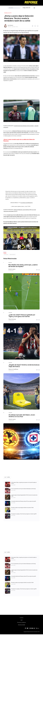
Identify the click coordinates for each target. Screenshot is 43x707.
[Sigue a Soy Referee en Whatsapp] (25, 628)
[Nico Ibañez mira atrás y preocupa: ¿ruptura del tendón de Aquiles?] (21, 291)
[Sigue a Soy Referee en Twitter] (29, 628)
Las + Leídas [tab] (7, 477)
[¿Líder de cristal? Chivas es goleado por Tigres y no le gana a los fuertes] (21, 341)
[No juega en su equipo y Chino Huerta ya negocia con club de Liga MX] (7, 516)
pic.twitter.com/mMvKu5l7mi (27, 202)
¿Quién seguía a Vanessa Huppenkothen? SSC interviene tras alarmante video (24, 495)
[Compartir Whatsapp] (38, 26)
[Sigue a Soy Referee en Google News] (37, 628)
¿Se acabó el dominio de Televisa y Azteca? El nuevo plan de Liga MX (23, 501)
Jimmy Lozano (6, 254)
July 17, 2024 (27, 206)
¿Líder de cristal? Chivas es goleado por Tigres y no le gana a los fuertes (22, 315)
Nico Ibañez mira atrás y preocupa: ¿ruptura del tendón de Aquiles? (23, 265)
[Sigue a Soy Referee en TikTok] (34, 628)
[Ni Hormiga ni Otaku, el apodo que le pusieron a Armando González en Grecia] (7, 484)
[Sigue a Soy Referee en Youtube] (32, 628)
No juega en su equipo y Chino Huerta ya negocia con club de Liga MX (23, 513)
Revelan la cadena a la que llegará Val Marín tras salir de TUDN (22, 507)
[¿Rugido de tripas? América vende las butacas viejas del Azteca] (21, 391)
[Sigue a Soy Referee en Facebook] (27, 628)
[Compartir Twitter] (35, 26)
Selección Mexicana (12, 254)
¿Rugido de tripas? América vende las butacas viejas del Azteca (24, 365)
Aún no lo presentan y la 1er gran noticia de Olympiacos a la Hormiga (23, 488)
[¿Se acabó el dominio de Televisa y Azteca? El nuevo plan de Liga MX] (7, 503)
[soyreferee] (31, 3)
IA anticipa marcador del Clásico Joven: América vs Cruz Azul (22, 415)
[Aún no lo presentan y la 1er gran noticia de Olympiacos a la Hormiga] (7, 490)
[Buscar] (10, 8)
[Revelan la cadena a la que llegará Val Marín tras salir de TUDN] (7, 509)
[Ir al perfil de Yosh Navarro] (5, 25)
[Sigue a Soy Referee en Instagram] (31, 628)
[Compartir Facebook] (32, 26)
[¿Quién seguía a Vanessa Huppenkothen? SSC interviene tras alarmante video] (7, 497)
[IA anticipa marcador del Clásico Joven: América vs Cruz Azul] (21, 441)
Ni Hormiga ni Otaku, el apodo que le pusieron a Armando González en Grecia (24, 483)
